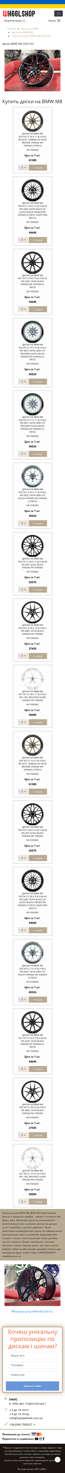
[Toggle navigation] (58, 14)
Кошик (52, 20)
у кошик (38, 167)
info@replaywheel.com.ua (26, 1418)
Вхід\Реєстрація (13, 20)
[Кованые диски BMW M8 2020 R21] (32, 70)
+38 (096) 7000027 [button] (21, 1424)
